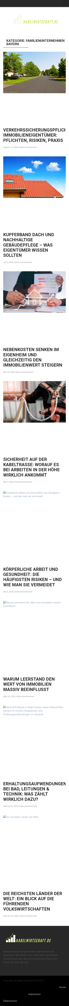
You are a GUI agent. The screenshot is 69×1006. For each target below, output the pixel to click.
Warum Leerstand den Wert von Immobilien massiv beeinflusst (29, 684)
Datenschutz (10, 1000)
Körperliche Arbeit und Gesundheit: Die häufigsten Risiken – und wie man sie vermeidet (32, 577)
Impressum (34, 994)
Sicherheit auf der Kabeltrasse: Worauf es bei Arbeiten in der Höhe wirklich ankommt (31, 467)
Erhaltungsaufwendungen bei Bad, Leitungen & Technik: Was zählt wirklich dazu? (35, 791)
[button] (65, 2)
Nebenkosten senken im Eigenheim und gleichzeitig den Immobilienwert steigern (32, 357)
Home (62, 987)
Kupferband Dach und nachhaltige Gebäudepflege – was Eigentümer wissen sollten (28, 245)
